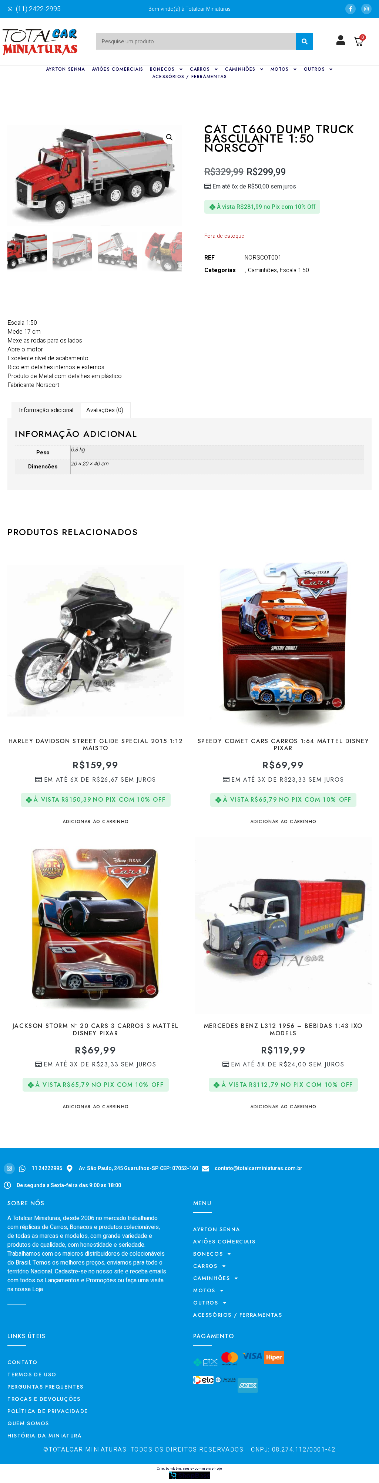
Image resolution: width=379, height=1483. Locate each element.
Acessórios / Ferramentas (189, 76)
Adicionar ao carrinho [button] (96, 822)
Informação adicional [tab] (46, 410)
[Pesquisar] (304, 41)
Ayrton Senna (65, 69)
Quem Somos (28, 1423)
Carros (200, 69)
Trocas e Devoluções (43, 1399)
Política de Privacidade (47, 1411)
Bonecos (162, 69)
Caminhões (240, 69)
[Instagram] (366, 9)
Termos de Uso (32, 1374)
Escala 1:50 (294, 270)
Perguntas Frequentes (45, 1386)
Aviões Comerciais (117, 69)
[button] (169, 137)
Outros (314, 69)
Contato (22, 1362)
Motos (280, 69)
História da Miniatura (44, 1435)
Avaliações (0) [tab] (104, 410)
